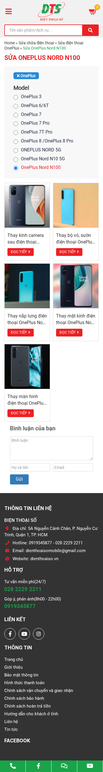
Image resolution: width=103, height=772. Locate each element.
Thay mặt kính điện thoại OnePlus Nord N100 (75, 322)
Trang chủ (13, 659)
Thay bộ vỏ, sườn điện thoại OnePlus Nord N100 (75, 242)
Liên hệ (11, 721)
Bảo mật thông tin (21, 675)
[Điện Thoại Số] (51, 11)
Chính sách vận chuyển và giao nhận (38, 690)
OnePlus (27, 75)
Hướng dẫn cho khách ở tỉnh (31, 713)
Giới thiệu (13, 667)
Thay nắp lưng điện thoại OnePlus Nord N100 (27, 322)
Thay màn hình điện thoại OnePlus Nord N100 (26, 403)
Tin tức (11, 729)
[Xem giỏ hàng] (93, 11)
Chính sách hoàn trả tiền (27, 706)
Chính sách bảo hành (24, 698)
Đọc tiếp (19, 252)
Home (9, 43)
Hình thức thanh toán (24, 682)
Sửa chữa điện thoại (36, 43)
